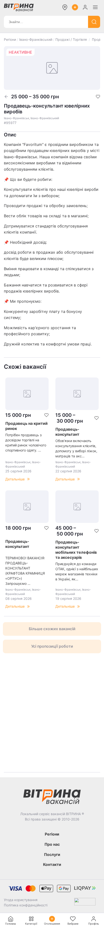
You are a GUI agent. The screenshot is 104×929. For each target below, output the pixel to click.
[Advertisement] (52, 713)
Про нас (52, 844)
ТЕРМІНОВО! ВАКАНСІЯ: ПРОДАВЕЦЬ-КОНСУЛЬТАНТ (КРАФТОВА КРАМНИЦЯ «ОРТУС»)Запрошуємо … (25, 571)
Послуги (52, 854)
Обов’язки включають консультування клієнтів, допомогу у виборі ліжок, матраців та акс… (76, 448)
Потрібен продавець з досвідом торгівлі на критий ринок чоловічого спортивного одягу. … (25, 442)
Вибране (72, 923)
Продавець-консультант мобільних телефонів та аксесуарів (76, 550)
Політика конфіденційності (25, 905)
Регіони (10, 39)
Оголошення (52, 923)
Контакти (52, 864)
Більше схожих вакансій (52, 628)
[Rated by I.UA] (85, 902)
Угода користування (20, 900)
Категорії (31, 923)
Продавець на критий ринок (26, 426)
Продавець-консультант (67, 432)
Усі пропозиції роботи (52, 646)
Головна (10, 923)
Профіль (93, 923)
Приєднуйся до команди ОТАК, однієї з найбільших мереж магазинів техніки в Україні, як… (76, 571)
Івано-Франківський (35, 39)
